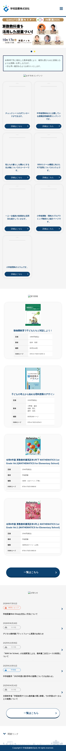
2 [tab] (34, 51)
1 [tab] (31, 51)
